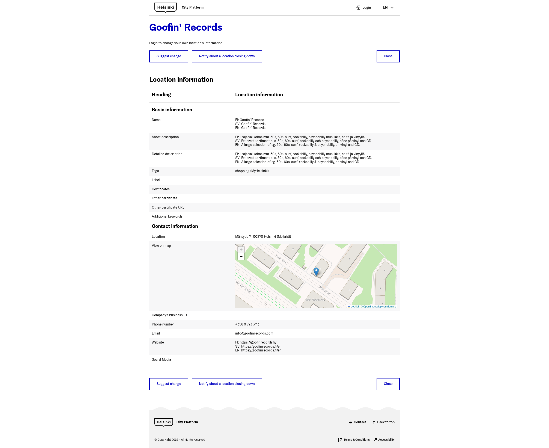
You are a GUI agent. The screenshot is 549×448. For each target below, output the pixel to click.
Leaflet (354, 306)
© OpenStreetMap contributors (378, 306)
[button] (316, 271)
